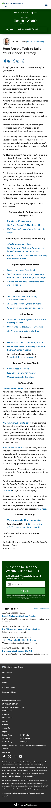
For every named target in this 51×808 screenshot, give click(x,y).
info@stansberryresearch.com (13, 707)
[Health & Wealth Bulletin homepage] (25, 20)
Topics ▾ (33, 12)
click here (7, 490)
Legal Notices (25, 738)
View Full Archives (41, 608)
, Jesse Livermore (25, 326)
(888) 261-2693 (7, 711)
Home (16, 12)
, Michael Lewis (19, 220)
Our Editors (6, 678)
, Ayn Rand (19, 243)
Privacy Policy (7, 735)
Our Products (7, 673)
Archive (24, 12)
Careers (5, 725)
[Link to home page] (14, 5)
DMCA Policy (25, 735)
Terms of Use (7, 749)
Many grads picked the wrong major (23, 519)
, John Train (23, 330)
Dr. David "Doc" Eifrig (35, 41)
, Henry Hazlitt (25, 342)
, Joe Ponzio (18, 368)
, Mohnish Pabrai (24, 303)
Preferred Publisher (9, 692)
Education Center (8, 687)
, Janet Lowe (25, 307)
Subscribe (25, 591)
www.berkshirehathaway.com (21, 357)
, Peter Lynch (21, 270)
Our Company (7, 718)
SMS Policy (24, 742)
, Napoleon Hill (23, 225)
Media (4, 682)
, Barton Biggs (20, 376)
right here (41, 508)
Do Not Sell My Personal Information (33, 745)
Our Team (5, 721)
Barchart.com (18, 780)
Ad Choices (6, 738)
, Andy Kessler (21, 372)
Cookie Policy (7, 742)
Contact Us (6, 728)
